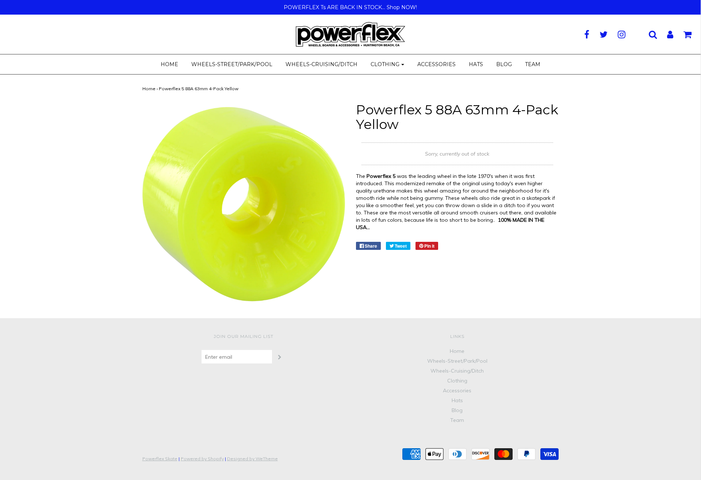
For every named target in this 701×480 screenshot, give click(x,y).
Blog (504, 64)
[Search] (648, 34)
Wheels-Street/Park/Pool (231, 64)
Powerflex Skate (159, 458)
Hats (476, 64)
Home (169, 64)
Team (532, 64)
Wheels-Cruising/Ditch (321, 64)
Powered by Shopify (202, 458)
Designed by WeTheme (252, 458)
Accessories (436, 64)
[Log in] (665, 34)
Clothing (457, 380)
